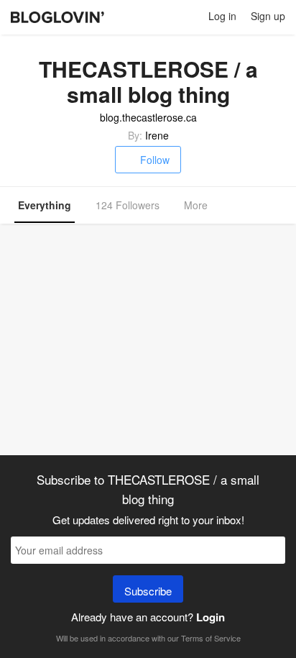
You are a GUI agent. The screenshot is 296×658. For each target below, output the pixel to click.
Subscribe (148, 590)
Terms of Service (211, 638)
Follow (155, 159)
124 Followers (127, 205)
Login (210, 617)
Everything (44, 205)
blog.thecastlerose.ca (148, 117)
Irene (157, 135)
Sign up (268, 16)
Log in (222, 16)
